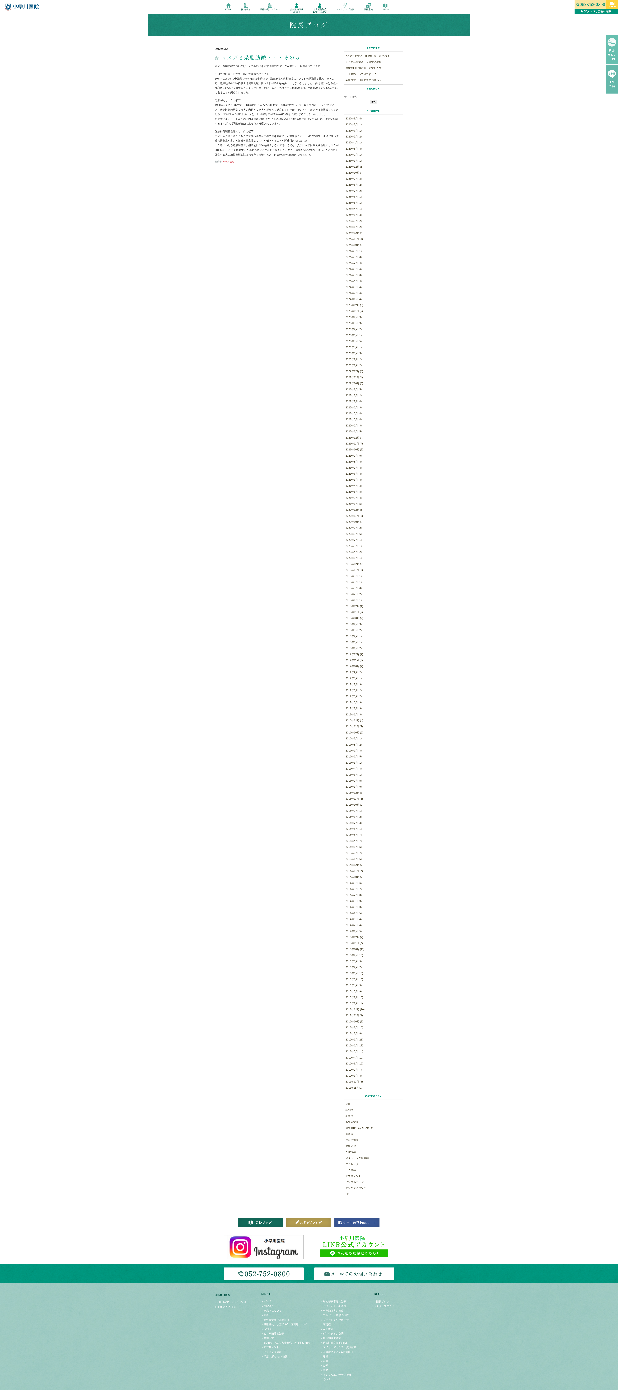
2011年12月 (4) (354, 1081)
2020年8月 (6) (354, 534)
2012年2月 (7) (354, 1069)
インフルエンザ (355, 1182)
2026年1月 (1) (354, 160)
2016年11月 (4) (354, 726)
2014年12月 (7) (354, 865)
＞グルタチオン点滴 (332, 1333)
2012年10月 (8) (354, 1021)
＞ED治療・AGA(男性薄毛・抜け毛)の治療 (285, 1342)
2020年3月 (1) (354, 558)
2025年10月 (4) (354, 172)
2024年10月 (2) (354, 245)
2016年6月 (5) (354, 756)
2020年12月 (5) (354, 509)
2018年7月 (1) (354, 636)
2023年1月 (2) (354, 365)
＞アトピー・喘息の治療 (334, 1315)
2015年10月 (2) (354, 804)
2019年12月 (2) (354, 564)
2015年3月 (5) (354, 847)
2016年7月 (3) (354, 750)
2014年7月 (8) (354, 895)
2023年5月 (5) (354, 341)
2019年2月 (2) (354, 594)
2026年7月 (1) (354, 124)
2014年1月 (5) (354, 931)
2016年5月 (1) (354, 762)
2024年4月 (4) (354, 281)
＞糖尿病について (271, 1310)
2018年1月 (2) (354, 648)
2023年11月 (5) (354, 311)
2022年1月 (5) (354, 431)
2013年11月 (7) (354, 943)
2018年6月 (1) (354, 642)
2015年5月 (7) (354, 834)
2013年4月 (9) (354, 985)
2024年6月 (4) (354, 269)
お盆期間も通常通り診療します (364, 68)
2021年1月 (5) (354, 503)
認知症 (349, 1110)
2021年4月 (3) (354, 485)
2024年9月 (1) (354, 251)
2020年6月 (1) (354, 546)
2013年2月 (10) (354, 997)
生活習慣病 (352, 1140)
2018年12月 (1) (354, 606)
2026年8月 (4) (354, 118)
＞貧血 (324, 1361)
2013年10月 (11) (355, 949)
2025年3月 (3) (354, 214)
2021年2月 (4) (354, 497)
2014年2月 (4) (354, 925)
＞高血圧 (266, 1315)
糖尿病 (349, 1134)
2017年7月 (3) (354, 684)
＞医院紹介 (267, 1306)
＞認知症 (266, 1329)
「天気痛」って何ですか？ (361, 74)
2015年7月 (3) (354, 823)
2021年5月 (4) (354, 479)
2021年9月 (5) (354, 455)
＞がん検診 (326, 1329)
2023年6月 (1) (354, 335)
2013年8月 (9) (354, 961)
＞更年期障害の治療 (332, 1310)
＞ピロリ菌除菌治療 (272, 1333)
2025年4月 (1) (354, 209)
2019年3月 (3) (354, 588)
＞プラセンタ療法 (271, 1352)
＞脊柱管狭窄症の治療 (333, 1301)
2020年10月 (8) (354, 521)
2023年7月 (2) (354, 329)
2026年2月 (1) (354, 154)
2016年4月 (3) (354, 768)
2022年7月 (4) (354, 401)
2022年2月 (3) (354, 425)
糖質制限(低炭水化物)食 (359, 1128)
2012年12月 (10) (355, 1009)
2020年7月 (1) (354, 540)
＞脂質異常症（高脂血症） (276, 1320)
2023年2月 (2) (354, 359)
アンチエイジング (356, 1188)
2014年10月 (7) (354, 877)
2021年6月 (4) (354, 473)
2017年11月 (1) (354, 660)
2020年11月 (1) (354, 516)
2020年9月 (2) (354, 527)
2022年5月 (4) (354, 413)
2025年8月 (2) (354, 184)
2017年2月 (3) (354, 708)
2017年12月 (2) (354, 654)
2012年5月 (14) (354, 1051)
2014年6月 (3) (354, 901)
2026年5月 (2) (354, 136)
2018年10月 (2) (354, 618)
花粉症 (349, 1116)
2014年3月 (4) (354, 919)
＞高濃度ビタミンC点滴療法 (336, 1352)
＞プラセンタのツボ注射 (334, 1320)
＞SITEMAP (222, 1302)
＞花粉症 (325, 1324)
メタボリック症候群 (357, 1158)
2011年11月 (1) (354, 1087)
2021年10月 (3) (354, 449)
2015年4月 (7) (354, 841)
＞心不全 (325, 1379)
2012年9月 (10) (354, 1027)
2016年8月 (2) (354, 744)
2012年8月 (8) (354, 1033)
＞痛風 (324, 1356)
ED (347, 1194)
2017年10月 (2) (354, 666)
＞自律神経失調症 (330, 1338)
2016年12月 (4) (354, 720)
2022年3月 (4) (354, 419)
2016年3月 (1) (354, 774)
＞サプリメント (270, 1347)
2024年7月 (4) (354, 263)
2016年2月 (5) (354, 780)
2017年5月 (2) (354, 696)
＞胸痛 (324, 1370)
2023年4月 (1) (354, 347)
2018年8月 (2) (354, 630)
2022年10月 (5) (354, 383)
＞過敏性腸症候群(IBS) (333, 1342)
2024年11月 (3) (354, 239)
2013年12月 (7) (354, 937)
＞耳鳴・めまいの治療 (333, 1306)
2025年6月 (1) (354, 196)
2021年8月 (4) (354, 461)
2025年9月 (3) (354, 178)
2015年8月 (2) (354, 816)
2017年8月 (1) (354, 678)
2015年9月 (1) (354, 810)
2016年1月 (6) (354, 786)
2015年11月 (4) (354, 798)
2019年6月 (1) (354, 582)
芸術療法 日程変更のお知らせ (364, 80)
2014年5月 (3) (354, 907)
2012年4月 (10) (354, 1057)
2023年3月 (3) (354, 353)
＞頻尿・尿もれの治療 (274, 1356)
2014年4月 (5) (354, 913)
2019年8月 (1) (354, 576)
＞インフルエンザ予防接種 (335, 1374)
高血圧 (349, 1104)
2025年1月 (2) (354, 227)
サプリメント (353, 1176)
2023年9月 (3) (354, 317)
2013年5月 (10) (354, 979)
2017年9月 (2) (354, 672)
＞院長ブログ (381, 1301)
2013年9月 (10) (354, 955)
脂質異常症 (352, 1122)
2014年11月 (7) (354, 871)
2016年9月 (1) (354, 738)
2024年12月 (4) (354, 233)
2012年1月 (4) (354, 1075)
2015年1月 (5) (354, 859)
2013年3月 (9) (354, 991)
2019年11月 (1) (354, 570)
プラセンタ (352, 1164)
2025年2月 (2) (354, 221)
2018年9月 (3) (354, 624)
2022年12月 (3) (354, 371)
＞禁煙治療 (267, 1338)
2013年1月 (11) (354, 1003)
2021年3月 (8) (354, 491)
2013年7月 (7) (354, 967)
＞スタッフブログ (384, 1306)
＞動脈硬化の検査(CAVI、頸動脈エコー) (284, 1324)
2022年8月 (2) (354, 395)
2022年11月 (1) (354, 377)
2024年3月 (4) (354, 287)
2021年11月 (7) (354, 443)
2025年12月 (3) (354, 166)
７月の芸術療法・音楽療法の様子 (365, 62)
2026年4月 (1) (354, 142)
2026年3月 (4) (354, 148)
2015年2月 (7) (354, 853)
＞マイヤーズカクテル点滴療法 (338, 1347)
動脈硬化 (351, 1146)
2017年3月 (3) (354, 702)
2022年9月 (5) (354, 389)
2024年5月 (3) (354, 275)
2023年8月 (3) (354, 323)
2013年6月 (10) (354, 973)
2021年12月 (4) (354, 437)
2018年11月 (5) (354, 612)
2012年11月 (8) (354, 1015)
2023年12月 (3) (354, 305)
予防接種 (351, 1152)
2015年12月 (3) (354, 792)
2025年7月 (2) (354, 190)
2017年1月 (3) (354, 714)
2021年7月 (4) (354, 467)
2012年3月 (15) (354, 1063)
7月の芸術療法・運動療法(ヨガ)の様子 (368, 56)
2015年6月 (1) (354, 828)
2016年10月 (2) (354, 732)
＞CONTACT (238, 1302)
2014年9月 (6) (354, 883)
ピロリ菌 (351, 1170)
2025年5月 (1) (354, 202)
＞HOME (266, 1301)
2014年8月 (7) (354, 889)
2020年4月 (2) (354, 552)
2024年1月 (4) (354, 299)
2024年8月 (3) (354, 257)
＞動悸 (324, 1365)
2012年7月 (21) (354, 1039)
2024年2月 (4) (354, 293)
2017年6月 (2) (354, 690)
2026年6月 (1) (354, 130)
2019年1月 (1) (354, 600)
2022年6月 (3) (354, 407)
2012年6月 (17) (354, 1045)
